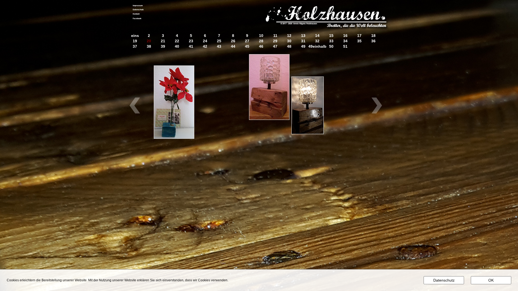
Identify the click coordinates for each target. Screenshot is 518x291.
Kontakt (136, 14)
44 (233, 46)
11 (275, 36)
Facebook (137, 18)
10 (261, 36)
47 (275, 46)
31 (303, 41)
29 (275, 41)
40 (177, 46)
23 (191, 41)
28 (261, 41)
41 (191, 46)
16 (345, 36)
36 (373, 41)
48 (289, 46)
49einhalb (317, 46)
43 (219, 46)
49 (303, 46)
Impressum (138, 5)
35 (359, 41)
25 (219, 41)
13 (303, 36)
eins (135, 36)
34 (345, 41)
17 (359, 36)
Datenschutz (138, 10)
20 (149, 41)
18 (373, 36)
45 (247, 46)
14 (317, 36)
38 (149, 46)
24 (205, 41)
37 (135, 46)
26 (233, 41)
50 (331, 46)
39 (163, 46)
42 (205, 46)
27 (247, 41)
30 (289, 41)
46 (261, 46)
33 (331, 41)
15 (331, 36)
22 (177, 41)
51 (345, 46)
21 (163, 41)
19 (135, 41)
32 (317, 41)
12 (289, 36)
